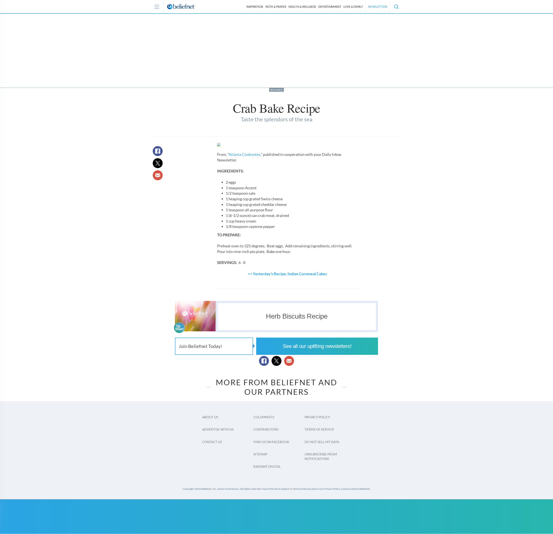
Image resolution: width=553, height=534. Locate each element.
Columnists (263, 417)
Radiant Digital (267, 466)
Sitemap (260, 454)
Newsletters (377, 6)
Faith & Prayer (275, 6)
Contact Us (212, 442)
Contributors (265, 429)
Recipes (276, 89)
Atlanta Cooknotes (244, 154)
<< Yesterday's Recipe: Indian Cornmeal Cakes (287, 273)
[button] (396, 6)
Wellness (302, 6)
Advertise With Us (218, 429)
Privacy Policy (317, 417)
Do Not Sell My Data (322, 442)
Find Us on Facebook (271, 442)
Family (353, 6)
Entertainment (329, 6)
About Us (210, 417)
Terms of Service (319, 429)
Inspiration (254, 6)
